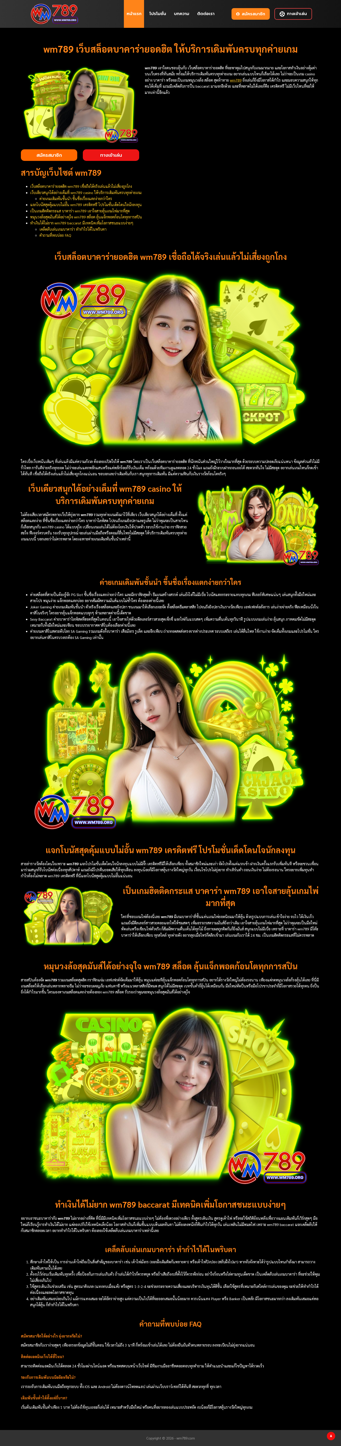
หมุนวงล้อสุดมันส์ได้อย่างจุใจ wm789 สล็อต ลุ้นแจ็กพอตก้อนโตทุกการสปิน (86, 216)
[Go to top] (331, 1436)
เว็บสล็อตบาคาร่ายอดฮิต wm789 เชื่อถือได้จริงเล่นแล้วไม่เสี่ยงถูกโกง (81, 186)
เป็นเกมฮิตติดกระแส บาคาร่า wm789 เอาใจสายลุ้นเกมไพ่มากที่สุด (80, 210)
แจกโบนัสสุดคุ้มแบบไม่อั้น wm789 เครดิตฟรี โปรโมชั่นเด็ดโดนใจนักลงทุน (86, 204)
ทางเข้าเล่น (297, 13)
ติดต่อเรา (206, 13)
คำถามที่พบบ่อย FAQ (55, 235)
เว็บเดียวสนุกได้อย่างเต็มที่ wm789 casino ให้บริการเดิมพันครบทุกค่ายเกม (86, 192)
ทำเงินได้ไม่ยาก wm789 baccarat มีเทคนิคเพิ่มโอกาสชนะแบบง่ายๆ (81, 222)
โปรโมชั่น (157, 13)
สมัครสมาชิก (253, 14)
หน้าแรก (134, 13)
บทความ (181, 13)
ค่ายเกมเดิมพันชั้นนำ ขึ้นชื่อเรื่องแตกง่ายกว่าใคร (75, 198)
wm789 (236, 80)
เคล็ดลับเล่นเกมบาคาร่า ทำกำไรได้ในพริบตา (72, 229)
